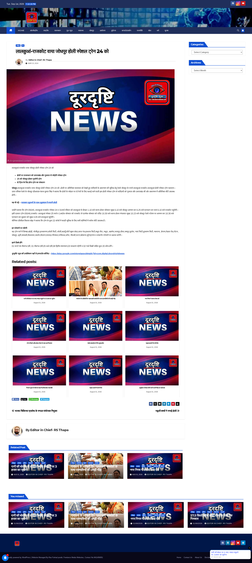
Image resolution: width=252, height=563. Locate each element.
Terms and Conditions (223, 557)
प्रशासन (31, 463)
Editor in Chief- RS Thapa (40, 60)
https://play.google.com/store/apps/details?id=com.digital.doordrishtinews (88, 253)
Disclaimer (209, 557)
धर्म (158, 30)
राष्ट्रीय (46, 30)
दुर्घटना (113, 30)
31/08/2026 (19, 523)
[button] (238, 30)
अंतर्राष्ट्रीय (34, 30)
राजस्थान (57, 30)
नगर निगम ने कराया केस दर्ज (144, 470)
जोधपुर (91, 30)
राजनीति (140, 30)
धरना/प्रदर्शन (126, 30)
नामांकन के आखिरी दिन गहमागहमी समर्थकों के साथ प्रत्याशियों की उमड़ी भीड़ (94, 468)
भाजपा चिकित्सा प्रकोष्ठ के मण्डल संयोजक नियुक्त (35, 410)
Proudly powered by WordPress (19, 557)
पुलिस (24, 463)
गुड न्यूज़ (69, 30)
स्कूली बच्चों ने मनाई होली (166, 410)
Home (21, 30)
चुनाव (167, 30)
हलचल (43, 463)
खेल (149, 30)
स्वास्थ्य (81, 30)
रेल (23, 45)
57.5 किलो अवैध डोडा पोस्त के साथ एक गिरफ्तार (211, 517)
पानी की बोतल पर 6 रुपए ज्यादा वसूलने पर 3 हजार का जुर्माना (34, 468)
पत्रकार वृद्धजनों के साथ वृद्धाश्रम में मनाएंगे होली (39, 202)
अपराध (19, 463)
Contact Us (188, 557)
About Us (198, 557)
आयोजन (103, 30)
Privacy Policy (239, 557)
